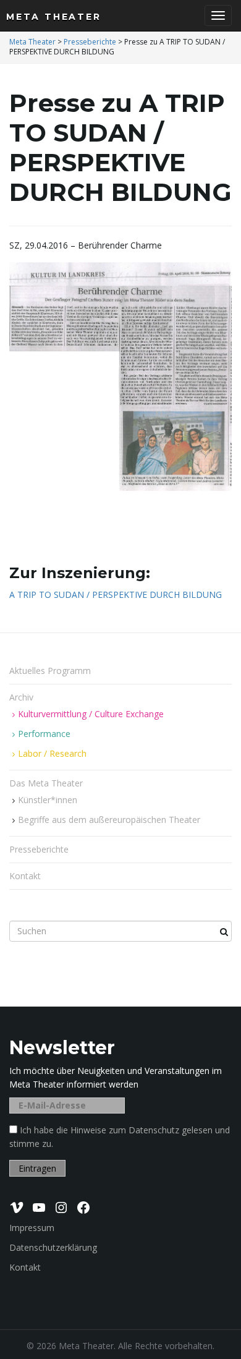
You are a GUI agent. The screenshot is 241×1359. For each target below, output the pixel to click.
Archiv (22, 697)
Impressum (31, 1227)
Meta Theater (53, 16)
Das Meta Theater (47, 783)
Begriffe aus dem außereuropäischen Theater (109, 819)
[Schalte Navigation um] (218, 15)
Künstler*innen (47, 800)
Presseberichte (39, 849)
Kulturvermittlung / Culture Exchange (91, 714)
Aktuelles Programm (50, 670)
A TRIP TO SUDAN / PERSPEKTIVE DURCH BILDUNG (115, 594)
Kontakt (25, 876)
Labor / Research (52, 753)
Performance (44, 733)
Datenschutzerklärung (53, 1247)
